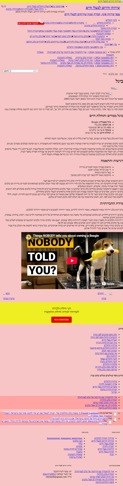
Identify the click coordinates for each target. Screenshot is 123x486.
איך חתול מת (48, 36)
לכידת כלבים (63, 23)
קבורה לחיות (108, 446)
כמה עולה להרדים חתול (94, 41)
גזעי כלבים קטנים (85, 47)
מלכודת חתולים (110, 364)
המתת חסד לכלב (103, 39)
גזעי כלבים (77, 441)
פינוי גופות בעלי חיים (57, 31)
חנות (107, 44)
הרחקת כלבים (50, 23)
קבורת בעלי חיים (74, 31)
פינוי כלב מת (88, 31)
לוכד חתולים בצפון (108, 358)
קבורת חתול (32, 31)
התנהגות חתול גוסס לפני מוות (104, 337)
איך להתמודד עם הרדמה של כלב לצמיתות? (97, 397)
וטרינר (114, 392)
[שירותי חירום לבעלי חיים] (110, 1)
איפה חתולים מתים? (108, 408)
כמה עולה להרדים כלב (73, 41)
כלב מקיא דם (36, 36)
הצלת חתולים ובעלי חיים (38, 6)
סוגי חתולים (72, 47)
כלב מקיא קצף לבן (78, 36)
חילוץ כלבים (11, 9)
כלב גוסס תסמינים (62, 36)
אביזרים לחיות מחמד (73, 449)
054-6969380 (61, 319)
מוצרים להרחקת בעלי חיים (105, 386)
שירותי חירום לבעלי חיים (103, 441)
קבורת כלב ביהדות (108, 400)
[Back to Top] (63, 17)
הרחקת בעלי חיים (106, 449)
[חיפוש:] (24, 71)
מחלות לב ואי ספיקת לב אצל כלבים (101, 405)
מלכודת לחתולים (76, 23)
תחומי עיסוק (55, 6)
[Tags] (120, 397)
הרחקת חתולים (104, 23)
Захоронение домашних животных (64, 438)
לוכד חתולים (111, 20)
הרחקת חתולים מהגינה (94, 25)
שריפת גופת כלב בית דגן (106, 367)
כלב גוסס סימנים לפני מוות (105, 334)
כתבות (79, 451)
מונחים (79, 446)
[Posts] (122, 397)
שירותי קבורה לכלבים (104, 438)
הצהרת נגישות (75, 457)
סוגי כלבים (98, 47)
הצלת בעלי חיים (106, 443)
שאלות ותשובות (103, 33)
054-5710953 (49, 474)
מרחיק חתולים (110, 345)
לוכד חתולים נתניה (108, 361)
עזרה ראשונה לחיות (108, 384)
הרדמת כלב (111, 356)
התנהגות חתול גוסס (96, 36)
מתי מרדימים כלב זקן (53, 41)
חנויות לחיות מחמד (108, 389)
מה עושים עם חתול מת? (106, 353)
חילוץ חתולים (23, 9)
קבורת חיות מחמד (108, 28)
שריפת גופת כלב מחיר (107, 369)
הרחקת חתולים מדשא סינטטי (103, 348)
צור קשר (113, 44)
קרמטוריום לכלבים (102, 31)
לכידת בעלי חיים (106, 451)
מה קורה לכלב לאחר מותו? (105, 402)
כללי (80, 443)
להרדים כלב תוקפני (35, 41)
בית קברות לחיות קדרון (106, 342)
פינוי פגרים (43, 31)
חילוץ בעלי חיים (36, 9)
